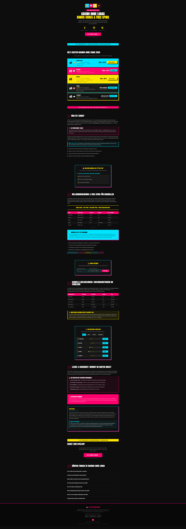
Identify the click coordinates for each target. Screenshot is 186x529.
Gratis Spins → (112, 78)
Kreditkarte (101, 334)
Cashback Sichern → (112, 87)
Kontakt (99, 521)
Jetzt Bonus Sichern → (93, 34)
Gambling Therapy (92, 516)
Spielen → (105, 338)
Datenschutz (88, 521)
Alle (84, 334)
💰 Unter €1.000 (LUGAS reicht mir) (84, 176)
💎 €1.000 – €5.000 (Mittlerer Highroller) (85, 179)
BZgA (86, 516)
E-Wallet (94, 334)
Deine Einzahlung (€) (81, 268)
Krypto (89, 334)
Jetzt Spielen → (113, 95)
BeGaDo (99, 516)
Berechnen (105, 270)
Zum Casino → (113, 70)
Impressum (92, 521)
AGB (96, 521)
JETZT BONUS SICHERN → (93, 455)
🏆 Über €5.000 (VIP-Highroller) (83, 182)
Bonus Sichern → (112, 62)
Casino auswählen (93, 268)
